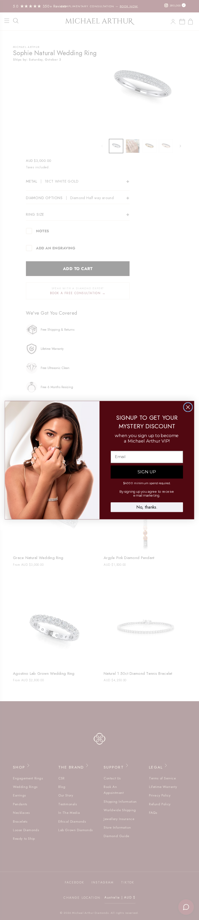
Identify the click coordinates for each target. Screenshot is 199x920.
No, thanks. (146, 507)
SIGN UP (147, 472)
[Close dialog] (188, 407)
